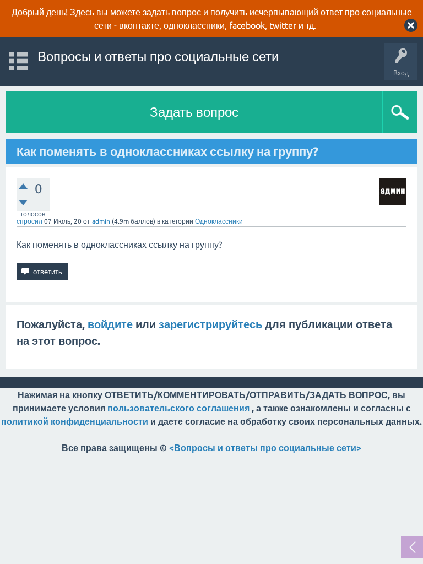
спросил (29, 221)
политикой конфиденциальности (74, 421)
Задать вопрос (194, 112)
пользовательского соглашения (178, 408)
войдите (110, 324)
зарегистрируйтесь (210, 324)
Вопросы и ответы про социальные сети (158, 56)
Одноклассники (219, 221)
